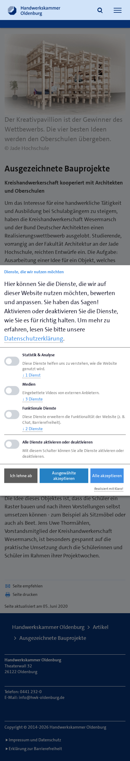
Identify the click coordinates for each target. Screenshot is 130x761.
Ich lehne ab (21, 475)
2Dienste (32, 428)
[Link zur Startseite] (34, 10)
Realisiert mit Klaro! (108, 489)
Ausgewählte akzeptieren (64, 475)
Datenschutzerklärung (33, 338)
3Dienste (32, 399)
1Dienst (31, 375)
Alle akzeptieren (107, 475)
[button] (100, 11)
